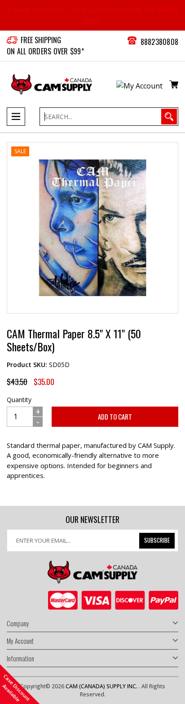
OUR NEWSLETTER (92, 520)
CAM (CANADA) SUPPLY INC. (102, 686)
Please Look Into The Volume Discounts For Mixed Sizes (92, 15)
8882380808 (160, 41)
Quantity (19, 399)
